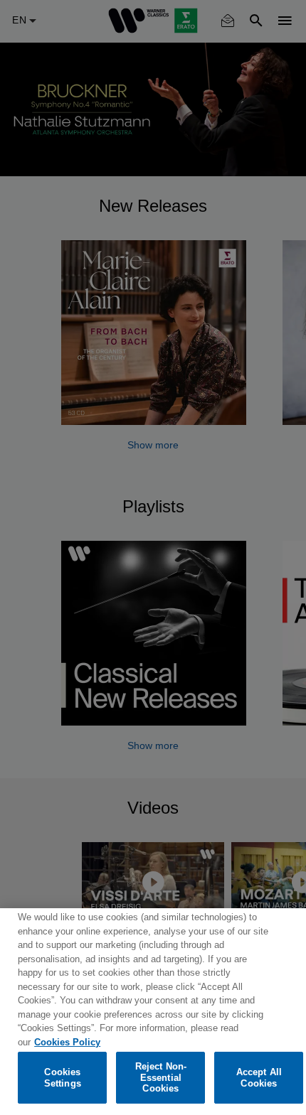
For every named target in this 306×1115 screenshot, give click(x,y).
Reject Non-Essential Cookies (160, 1077)
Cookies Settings (62, 1078)
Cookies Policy (67, 1042)
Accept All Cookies (259, 1078)
